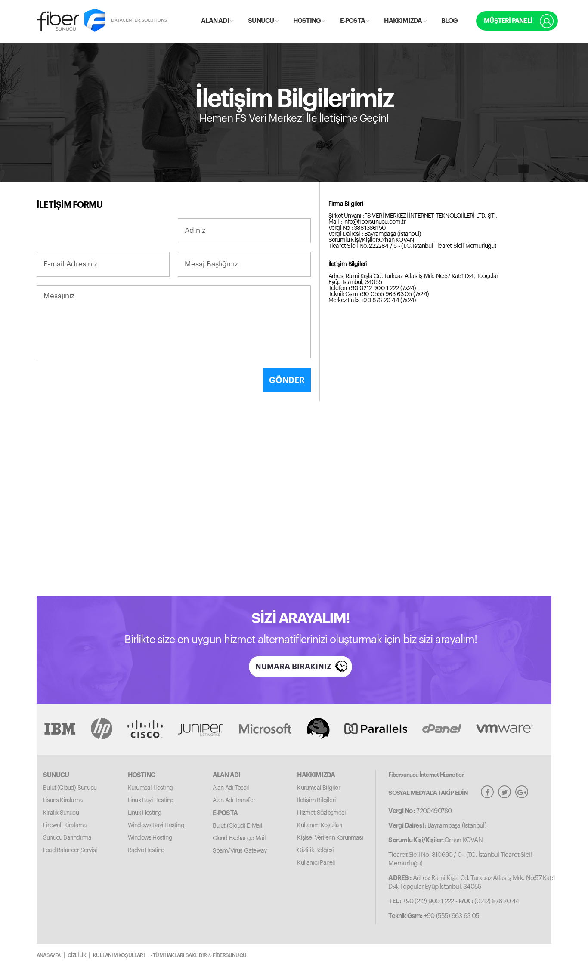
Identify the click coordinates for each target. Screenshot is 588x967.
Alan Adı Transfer (234, 800)
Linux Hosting (145, 813)
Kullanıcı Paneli (316, 863)
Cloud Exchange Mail (239, 838)
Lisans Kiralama (63, 800)
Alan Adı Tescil (231, 788)
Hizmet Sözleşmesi (321, 813)
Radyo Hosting (146, 850)
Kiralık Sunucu (61, 813)
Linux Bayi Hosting (151, 800)
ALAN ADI (215, 21)
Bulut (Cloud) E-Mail (238, 826)
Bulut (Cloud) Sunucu (69, 788)
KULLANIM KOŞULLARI (119, 955)
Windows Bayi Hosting (156, 825)
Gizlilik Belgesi (315, 850)
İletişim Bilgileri (316, 800)
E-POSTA (353, 21)
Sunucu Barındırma (67, 838)
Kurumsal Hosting (150, 788)
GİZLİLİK (77, 955)
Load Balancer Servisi (70, 850)
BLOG (449, 21)
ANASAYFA (49, 955)
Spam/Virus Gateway (240, 851)
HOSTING (307, 21)
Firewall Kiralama (65, 825)
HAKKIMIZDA (403, 21)
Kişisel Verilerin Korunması (330, 838)
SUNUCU (261, 21)
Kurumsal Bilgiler (318, 788)
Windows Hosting (150, 838)
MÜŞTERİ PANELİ (508, 21)
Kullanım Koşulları (319, 825)
